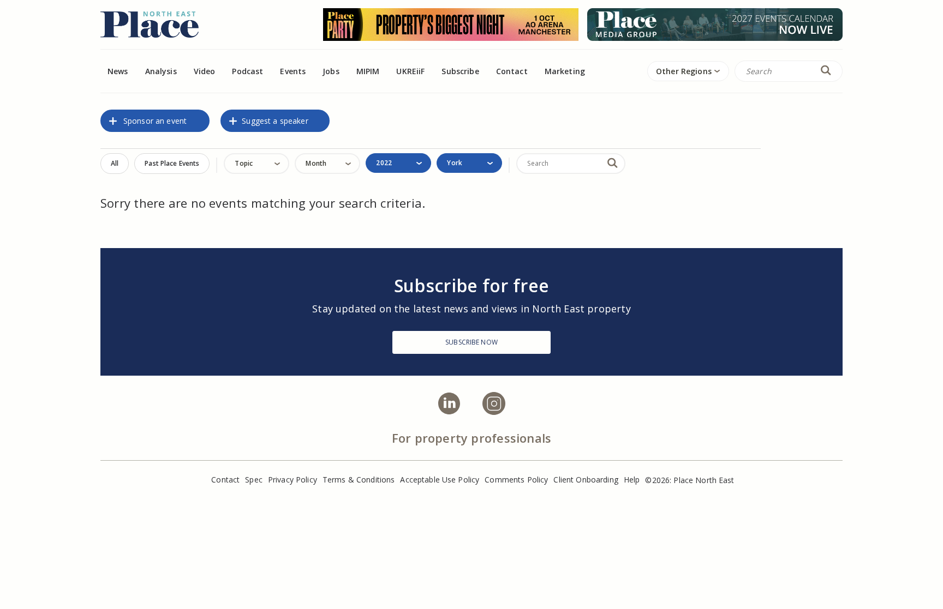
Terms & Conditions (359, 479)
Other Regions (684, 71)
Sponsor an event (155, 121)
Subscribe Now (471, 342)
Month (316, 163)
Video (205, 71)
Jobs (331, 71)
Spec (253, 479)
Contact (512, 71)
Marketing (565, 71)
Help (632, 479)
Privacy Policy (292, 479)
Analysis (161, 71)
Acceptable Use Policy (439, 479)
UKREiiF (410, 71)
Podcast (247, 71)
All (114, 163)
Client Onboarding (585, 479)
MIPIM (368, 71)
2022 (383, 162)
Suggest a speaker (275, 121)
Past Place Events (172, 163)
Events (293, 71)
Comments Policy (516, 479)
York (454, 162)
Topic (244, 163)
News (118, 71)
